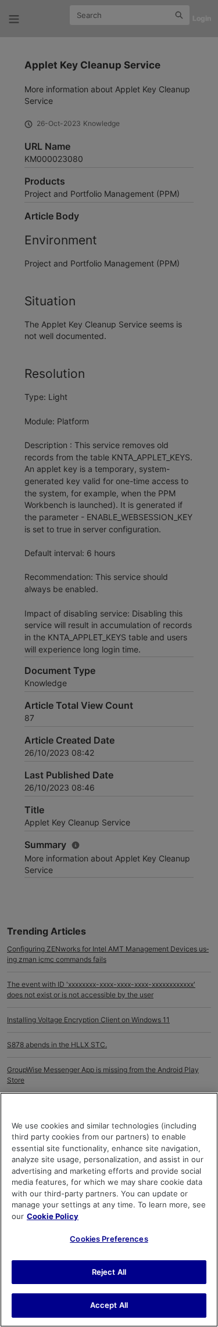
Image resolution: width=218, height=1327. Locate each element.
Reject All (109, 1271)
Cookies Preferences (109, 1238)
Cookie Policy (52, 1216)
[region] (109, 1209)
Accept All (109, 1305)
